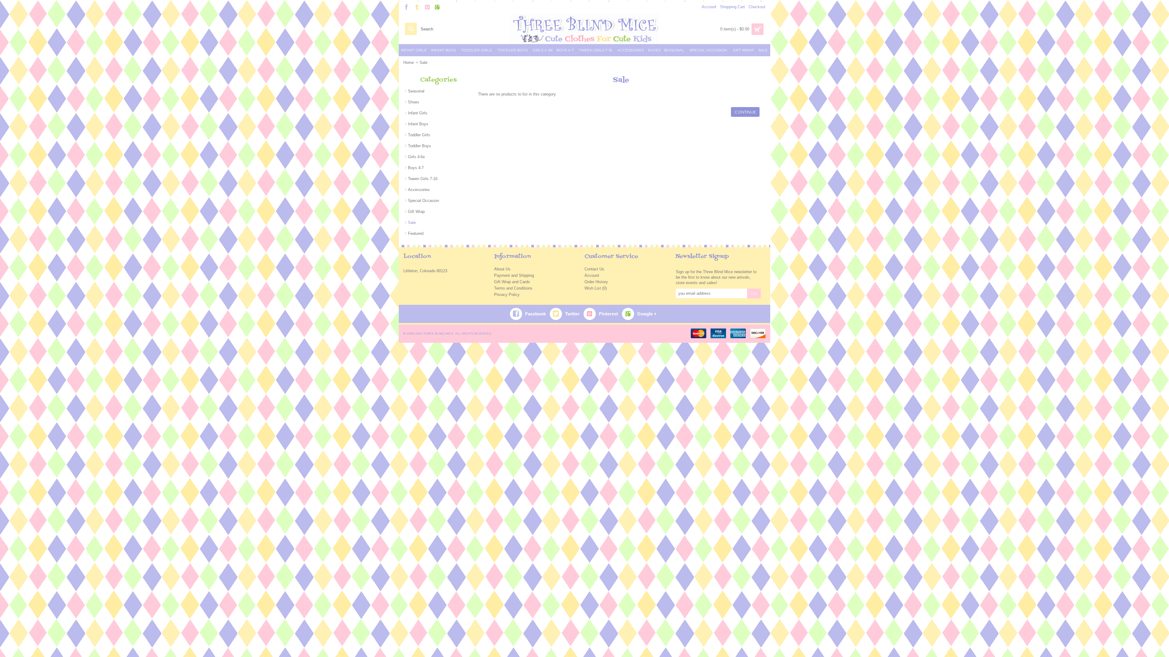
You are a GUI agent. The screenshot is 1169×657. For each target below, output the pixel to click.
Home (408, 62)
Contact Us (594, 269)
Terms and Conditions (513, 288)
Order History (596, 282)
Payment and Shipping (514, 275)
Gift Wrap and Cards (512, 282)
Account (591, 275)
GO (754, 293)
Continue (745, 111)
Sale (423, 62)
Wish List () (595, 288)
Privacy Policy (507, 294)
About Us (502, 269)
